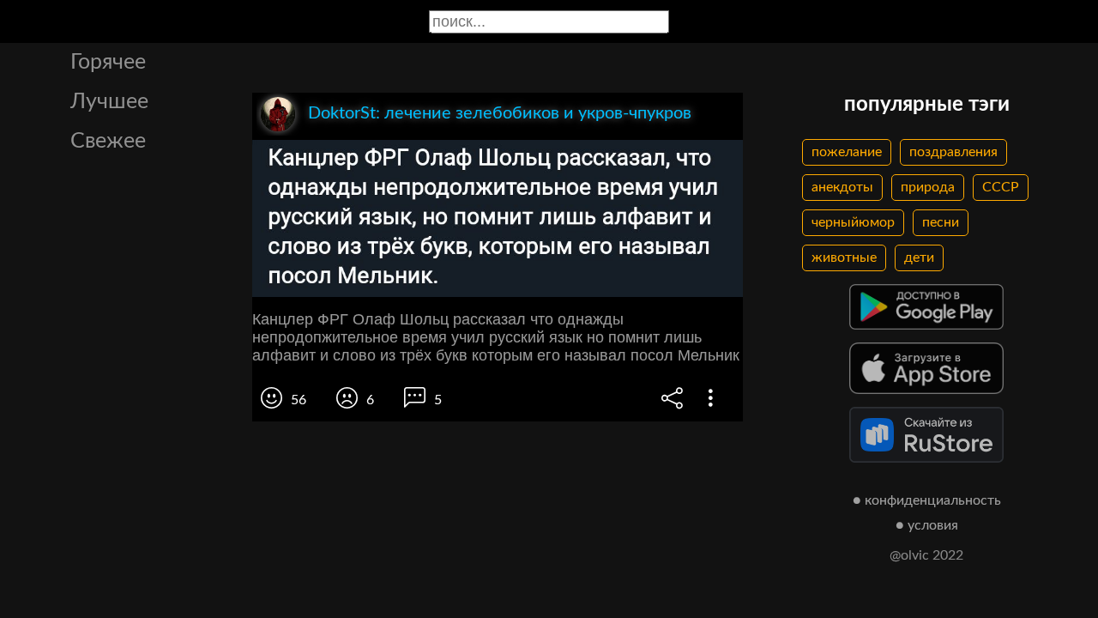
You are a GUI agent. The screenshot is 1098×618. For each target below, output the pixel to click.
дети (919, 257)
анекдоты (842, 187)
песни (940, 222)
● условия (927, 525)
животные (844, 257)
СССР (1000, 187)
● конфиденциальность (927, 500)
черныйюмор (853, 222)
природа (928, 187)
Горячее (108, 62)
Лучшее (109, 101)
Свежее (108, 141)
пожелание (846, 152)
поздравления (953, 152)
